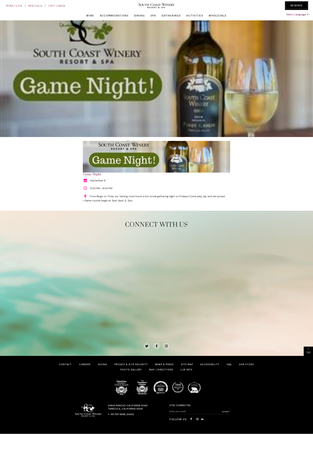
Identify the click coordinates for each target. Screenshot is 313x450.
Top (308, 352)
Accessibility (209, 364)
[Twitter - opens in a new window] (146, 346)
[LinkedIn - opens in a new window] (202, 419)
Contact (65, 364)
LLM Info (186, 369)
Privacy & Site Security (131, 364)
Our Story (246, 364)
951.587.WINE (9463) (122, 414)
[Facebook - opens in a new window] (156, 346)
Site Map (187, 364)
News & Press (164, 364)
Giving (102, 364)
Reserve (297, 5)
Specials (35, 6)
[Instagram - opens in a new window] (166, 346)
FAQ (229, 364)
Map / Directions (161, 369)
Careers (85, 364)
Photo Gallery (131, 369)
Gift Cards (56, 6)
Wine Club (14, 6)
